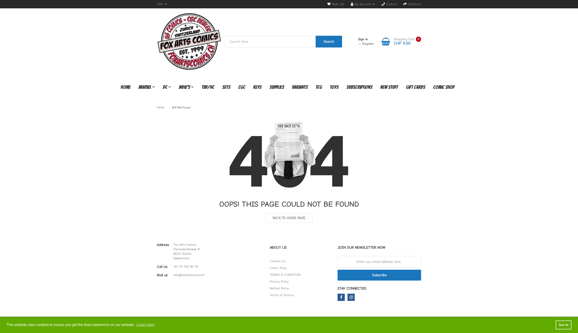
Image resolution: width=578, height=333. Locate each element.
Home (160, 107)
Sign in (363, 39)
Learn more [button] (145, 325)
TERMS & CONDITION (285, 275)
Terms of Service (282, 295)
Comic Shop (278, 268)
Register (368, 44)
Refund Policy (279, 288)
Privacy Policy (279, 281)
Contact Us (277, 261)
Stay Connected (352, 288)
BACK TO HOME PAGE (289, 218)
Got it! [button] (564, 325)
